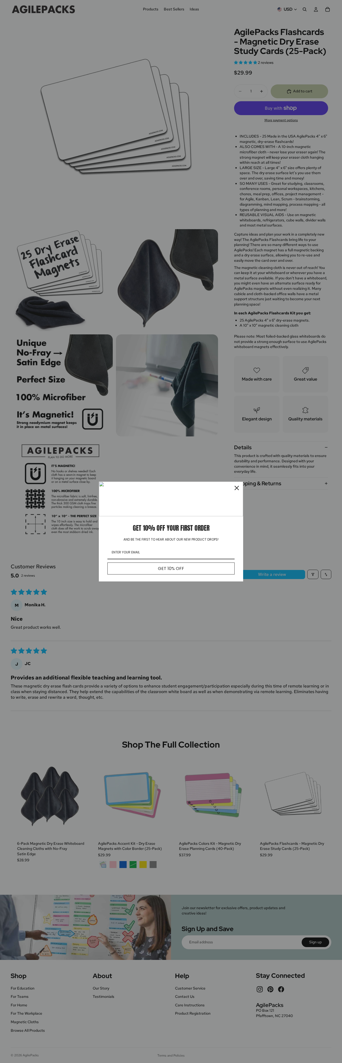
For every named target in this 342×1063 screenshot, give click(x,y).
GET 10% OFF (171, 568)
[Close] (236, 488)
